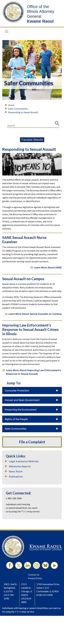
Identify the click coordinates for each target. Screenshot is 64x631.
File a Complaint (32, 442)
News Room (15, 471)
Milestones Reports (20, 466)
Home (11, 105)
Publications (16, 476)
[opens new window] (9, 565)
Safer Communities (18, 108)
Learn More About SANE (48, 267)
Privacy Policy (35, 578)
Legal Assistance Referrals (24, 461)
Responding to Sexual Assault (23, 112)
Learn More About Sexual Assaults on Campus (35, 313)
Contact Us (33, 574)
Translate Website (32, 139)
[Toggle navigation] (6, 31)
